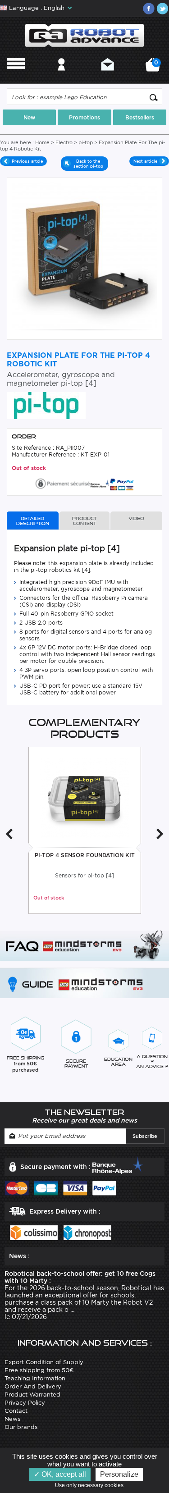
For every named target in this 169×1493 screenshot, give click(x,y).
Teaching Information (35, 1378)
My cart (154, 68)
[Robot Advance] (84, 35)
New (29, 117)
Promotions (84, 117)
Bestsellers (139, 117)
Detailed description (32, 521)
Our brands (21, 1427)
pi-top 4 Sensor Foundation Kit (85, 855)
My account (61, 76)
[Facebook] (149, 8)
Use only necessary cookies (91, 1485)
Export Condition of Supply (44, 1362)
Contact (107, 76)
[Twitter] (162, 8)
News (12, 1418)
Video (136, 518)
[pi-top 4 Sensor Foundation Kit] (84, 797)
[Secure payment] (84, 482)
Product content (84, 521)
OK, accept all (63, 1474)
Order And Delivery (33, 1386)
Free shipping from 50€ (39, 1370)
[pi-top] (46, 405)
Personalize (119, 1474)
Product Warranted (32, 1394)
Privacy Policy (25, 1402)
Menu (16, 76)
